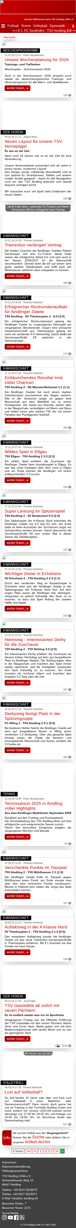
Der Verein (13, 132)
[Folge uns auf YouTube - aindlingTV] (10, 1217)
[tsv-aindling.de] (1, 2)
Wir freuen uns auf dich (38, 1053)
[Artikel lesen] (38, 296)
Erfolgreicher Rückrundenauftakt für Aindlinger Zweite (36, 309)
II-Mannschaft (16, 235)
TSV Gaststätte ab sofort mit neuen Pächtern (32, 1008)
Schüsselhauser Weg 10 (17, 1180)
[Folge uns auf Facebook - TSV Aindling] (16, 1218)
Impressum (9, 1162)
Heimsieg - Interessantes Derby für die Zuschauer (35, 642)
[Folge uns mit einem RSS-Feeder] (22, 1217)
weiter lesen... (17, 88)
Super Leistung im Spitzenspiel (35, 511)
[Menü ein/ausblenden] (3, 25)
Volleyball (40, 26)
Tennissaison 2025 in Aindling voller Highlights (33, 806)
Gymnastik (57, 26)
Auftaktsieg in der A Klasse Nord (36, 927)
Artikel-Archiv (37, 1141)
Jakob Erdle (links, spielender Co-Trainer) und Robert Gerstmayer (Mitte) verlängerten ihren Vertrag (38, 208)
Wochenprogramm (20, 50)
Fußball (13, 26)
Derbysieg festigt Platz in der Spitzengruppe (32, 716)
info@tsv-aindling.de (25, 1198)
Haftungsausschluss (15, 1170)
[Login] (73, 25)
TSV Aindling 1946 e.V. (16, 1176)
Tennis (26, 26)
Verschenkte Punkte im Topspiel (36, 867)
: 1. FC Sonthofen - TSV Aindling (41, 30)
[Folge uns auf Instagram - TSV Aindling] (4, 1218)
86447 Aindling (11, 1184)
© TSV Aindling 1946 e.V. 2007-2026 (38, 1225)
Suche (38, 1137)
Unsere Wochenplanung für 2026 (37, 59)
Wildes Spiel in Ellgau (26, 451)
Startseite (9, 37)
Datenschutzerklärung (16, 1166)
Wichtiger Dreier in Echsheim (33, 573)
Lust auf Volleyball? (24, 1092)
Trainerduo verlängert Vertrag (33, 245)
